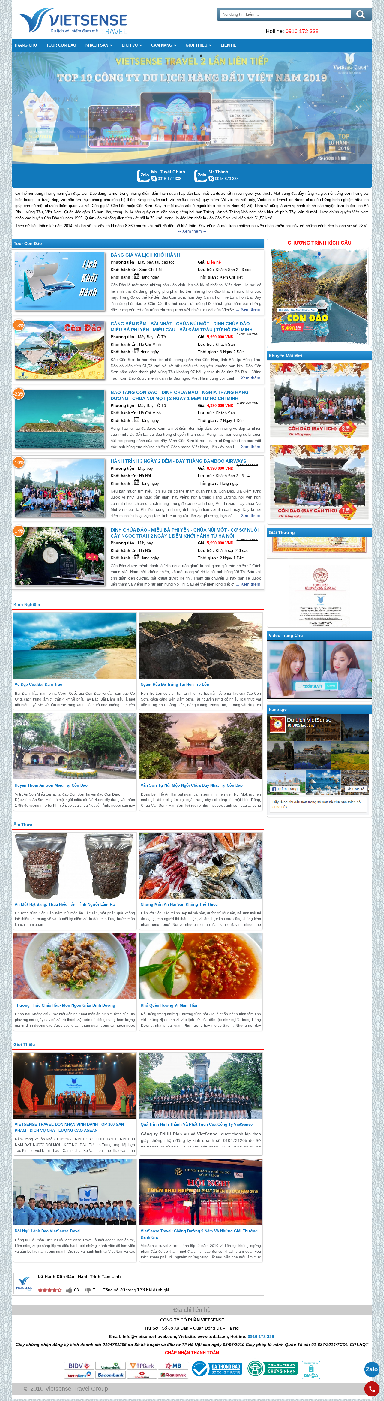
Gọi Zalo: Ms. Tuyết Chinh (143, 175)
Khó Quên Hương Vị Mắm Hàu (169, 1005)
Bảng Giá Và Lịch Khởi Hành (145, 255)
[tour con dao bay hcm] (319, 401)
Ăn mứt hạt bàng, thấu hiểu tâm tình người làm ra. (65, 904)
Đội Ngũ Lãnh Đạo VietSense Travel (48, 1231)
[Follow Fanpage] (319, 765)
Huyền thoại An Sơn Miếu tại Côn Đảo (51, 785)
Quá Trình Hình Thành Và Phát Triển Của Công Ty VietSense (197, 1124)
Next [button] (357, 108)
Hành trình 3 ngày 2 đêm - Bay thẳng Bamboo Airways (178, 461)
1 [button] (183, 56)
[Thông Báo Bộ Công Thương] (216, 1377)
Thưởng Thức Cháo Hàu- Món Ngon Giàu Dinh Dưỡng (65, 1005)
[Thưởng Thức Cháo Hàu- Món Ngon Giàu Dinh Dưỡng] (75, 966)
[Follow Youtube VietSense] (319, 670)
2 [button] (192, 56)
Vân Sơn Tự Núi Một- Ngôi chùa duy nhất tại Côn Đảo (192, 785)
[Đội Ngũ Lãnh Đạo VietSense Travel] (75, 1192)
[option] (192, 108)
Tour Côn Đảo (28, 243)
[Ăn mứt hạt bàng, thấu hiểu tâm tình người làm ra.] (75, 866)
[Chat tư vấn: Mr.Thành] (211, 179)
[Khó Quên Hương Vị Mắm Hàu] (201, 966)
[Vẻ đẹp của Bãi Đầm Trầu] (75, 646)
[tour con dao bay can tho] (319, 483)
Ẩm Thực (23, 824)
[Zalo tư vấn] (372, 1369)
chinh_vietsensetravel (154, 179)
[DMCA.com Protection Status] (310, 1377)
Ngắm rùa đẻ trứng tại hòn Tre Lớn (175, 684)
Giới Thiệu (24, 1044)
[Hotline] (372, 1388)
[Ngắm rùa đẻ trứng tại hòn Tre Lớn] (201, 646)
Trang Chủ (87, 19)
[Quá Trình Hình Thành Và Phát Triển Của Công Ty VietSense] (201, 1086)
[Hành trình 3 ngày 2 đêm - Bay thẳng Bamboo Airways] (60, 487)
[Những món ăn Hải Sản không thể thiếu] (201, 866)
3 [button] (201, 56)
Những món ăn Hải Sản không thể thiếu (179, 904)
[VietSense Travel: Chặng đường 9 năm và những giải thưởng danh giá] (201, 1192)
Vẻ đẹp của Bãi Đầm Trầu (38, 684)
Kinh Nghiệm (27, 604)
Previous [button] (26, 108)
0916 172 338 (302, 31)
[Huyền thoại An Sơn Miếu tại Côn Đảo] (75, 746)
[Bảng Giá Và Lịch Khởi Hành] (60, 281)
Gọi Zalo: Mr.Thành (201, 175)
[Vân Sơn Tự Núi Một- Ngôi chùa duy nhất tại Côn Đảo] (201, 746)
